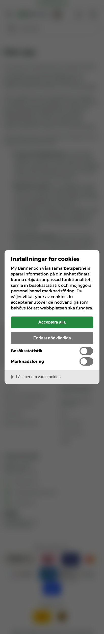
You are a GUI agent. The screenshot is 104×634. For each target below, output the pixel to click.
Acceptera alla (52, 322)
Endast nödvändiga (52, 338)
